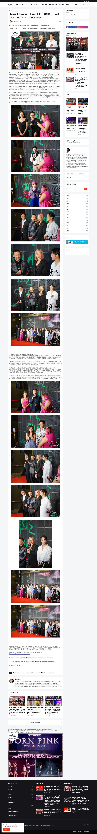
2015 (77, 225)
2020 (77, 212)
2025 (77, 198)
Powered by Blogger (73, 141)
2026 (77, 195)
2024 (77, 201)
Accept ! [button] (6, 829)
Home (9, 1)
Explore (20, 794)
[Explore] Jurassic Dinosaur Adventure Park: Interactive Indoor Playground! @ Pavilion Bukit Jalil (82, 129)
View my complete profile (71, 167)
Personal (20, 800)
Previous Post (12, 728)
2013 (77, 230)
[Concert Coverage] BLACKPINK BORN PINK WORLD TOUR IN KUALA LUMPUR (30, 729)
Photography (20, 802)
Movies (61, 4)
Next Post (60, 728)
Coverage (23, 4)
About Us (14, 1)
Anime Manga (53, 4)
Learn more (14, 826)
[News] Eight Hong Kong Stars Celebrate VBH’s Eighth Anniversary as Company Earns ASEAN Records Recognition (35, 710)
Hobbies (20, 797)
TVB (20, 805)
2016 (77, 222)
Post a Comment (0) (35, 722)
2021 (77, 209)
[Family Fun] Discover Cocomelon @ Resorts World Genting (70, 108)
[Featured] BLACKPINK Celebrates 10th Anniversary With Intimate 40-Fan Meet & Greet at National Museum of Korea (17, 710)
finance (20, 808)
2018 (77, 217)
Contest (20, 789)
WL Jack (17, 679)
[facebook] (84, 1)
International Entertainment (41, 672)
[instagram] (86, 1)
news (53, 672)
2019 (77, 214)
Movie (50, 672)
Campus (20, 786)
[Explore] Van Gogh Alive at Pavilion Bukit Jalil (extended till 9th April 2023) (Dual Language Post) (82, 109)
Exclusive (75, 4)
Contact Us (19, 1)
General (27, 672)
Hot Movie (32, 672)
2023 (77, 203)
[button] (84, 4)
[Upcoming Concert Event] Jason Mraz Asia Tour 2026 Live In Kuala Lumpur (81, 70)
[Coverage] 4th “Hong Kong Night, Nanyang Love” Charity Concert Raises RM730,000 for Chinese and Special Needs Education (53, 710)
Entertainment (21, 672)
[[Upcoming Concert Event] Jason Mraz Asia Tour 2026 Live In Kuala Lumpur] (70, 70)
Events (44, 4)
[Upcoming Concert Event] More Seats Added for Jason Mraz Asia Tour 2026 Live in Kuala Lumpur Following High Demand (52, 788)
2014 (77, 228)
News (67, 4)
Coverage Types (33, 4)
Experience (20, 792)
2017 (77, 220)
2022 (77, 206)
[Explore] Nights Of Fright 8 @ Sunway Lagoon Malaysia (71, 127)
